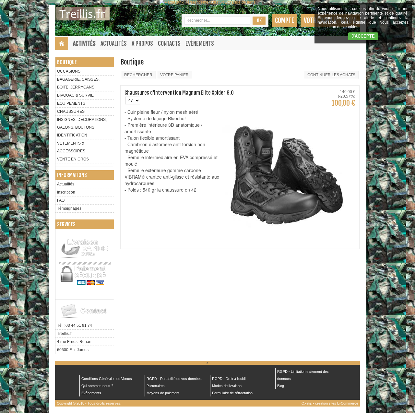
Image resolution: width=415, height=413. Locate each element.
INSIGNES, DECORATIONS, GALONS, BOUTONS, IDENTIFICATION (82, 127)
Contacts (169, 43)
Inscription (66, 192)
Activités (84, 43)
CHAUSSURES (71, 111)
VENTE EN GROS (73, 159)
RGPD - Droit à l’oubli (228, 379)
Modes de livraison (227, 386)
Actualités (114, 43)
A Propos (142, 43)
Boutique (67, 62)
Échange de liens (240, 2)
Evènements (199, 43)
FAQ (61, 200)
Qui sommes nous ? (97, 386)
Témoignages (69, 208)
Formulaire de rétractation (232, 393)
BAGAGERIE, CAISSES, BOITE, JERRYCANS (78, 83)
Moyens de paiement (163, 393)
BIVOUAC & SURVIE (75, 95)
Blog (280, 386)
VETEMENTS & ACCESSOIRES (71, 147)
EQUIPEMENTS (71, 103)
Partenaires (156, 386)
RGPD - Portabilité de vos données (174, 379)
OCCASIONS (68, 71)
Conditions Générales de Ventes (106, 379)
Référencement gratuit (204, 2)
